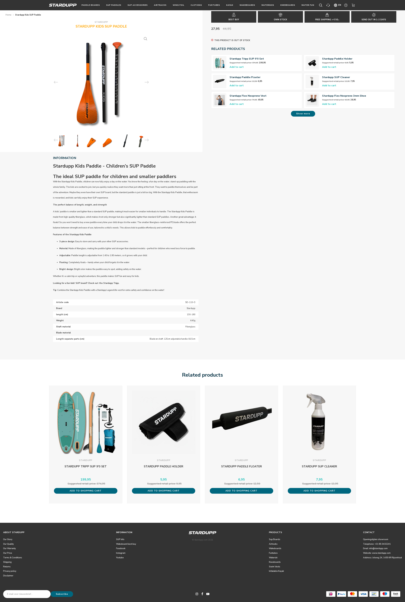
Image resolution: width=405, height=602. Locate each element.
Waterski (273, 557)
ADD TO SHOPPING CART (86, 490)
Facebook (120, 548)
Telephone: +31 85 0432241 (377, 544)
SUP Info (120, 539)
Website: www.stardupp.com (377, 553)
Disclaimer (8, 575)
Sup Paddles (113, 5)
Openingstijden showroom (375, 539)
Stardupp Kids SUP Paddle (28, 14)
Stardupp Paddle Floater (245, 77)
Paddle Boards (90, 5)
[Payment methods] (330, 594)
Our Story (7, 539)
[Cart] (354, 5)
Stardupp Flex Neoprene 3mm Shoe (344, 96)
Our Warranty (9, 548)
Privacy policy (9, 571)
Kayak (229, 5)
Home (8, 14)
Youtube (120, 557)
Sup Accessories (138, 5)
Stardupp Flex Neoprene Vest (248, 96)
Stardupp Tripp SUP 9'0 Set (247, 59)
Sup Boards (274, 539)
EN (339, 5)
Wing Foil (178, 5)
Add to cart (237, 67)
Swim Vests (274, 566)
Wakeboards (247, 5)
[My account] (346, 5)
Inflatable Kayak (276, 571)
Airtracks (160, 5)
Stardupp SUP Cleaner (336, 77)
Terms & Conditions (12, 557)
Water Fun (307, 5)
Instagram (120, 553)
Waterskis (267, 5)
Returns (7, 566)
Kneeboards (287, 5)
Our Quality (8, 544)
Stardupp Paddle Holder (337, 59)
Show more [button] (303, 113)
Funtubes (214, 5)
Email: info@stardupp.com (375, 548)
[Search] (321, 5)
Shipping (7, 562)
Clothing (196, 5)
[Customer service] (329, 5)
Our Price (7, 553)
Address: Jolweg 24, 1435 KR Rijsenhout (382, 557)
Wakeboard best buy (126, 544)
